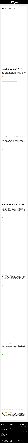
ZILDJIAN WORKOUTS (5, 139)
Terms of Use (20, 440)
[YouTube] (25, 426)
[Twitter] (21, 426)
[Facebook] (20, 426)
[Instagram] (23, 426)
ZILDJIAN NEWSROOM (4, 430)
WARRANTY (11, 427)
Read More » (3, 76)
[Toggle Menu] (2, 2)
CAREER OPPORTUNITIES (4, 429)
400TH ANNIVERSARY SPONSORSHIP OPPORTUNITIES (4, 435)
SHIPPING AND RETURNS (13, 430)
